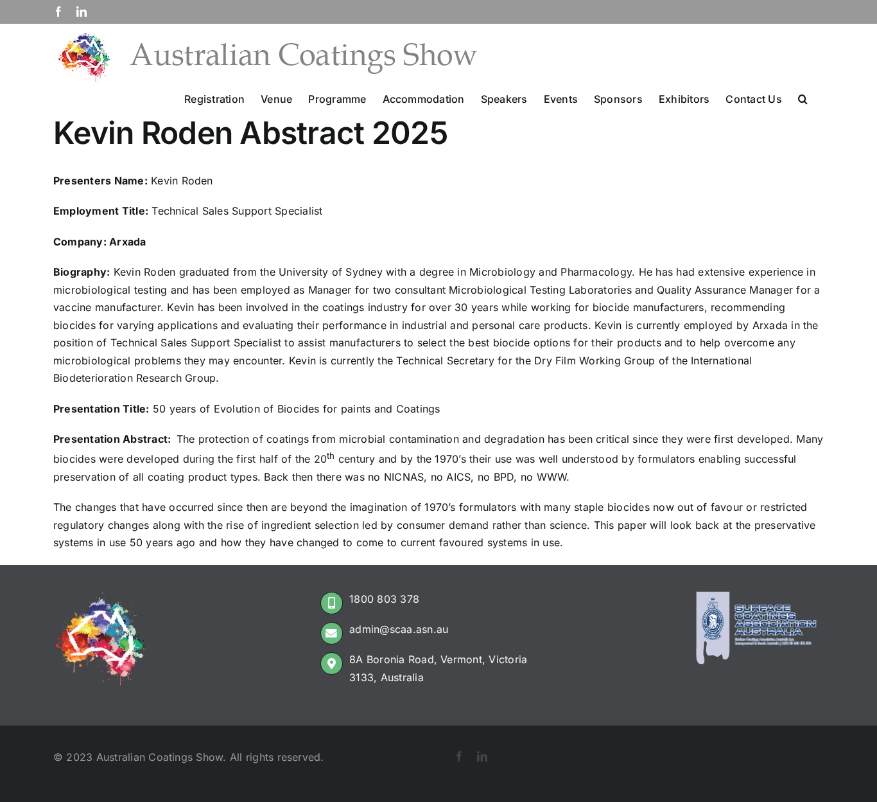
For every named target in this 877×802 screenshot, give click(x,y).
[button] (803, 98)
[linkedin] (482, 756)
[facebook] (459, 756)
